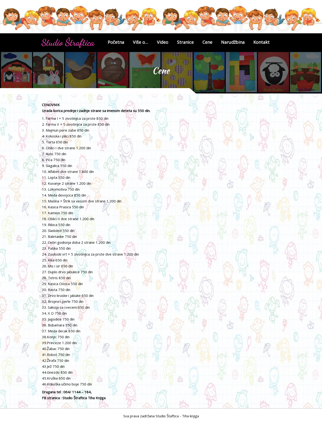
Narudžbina (233, 42)
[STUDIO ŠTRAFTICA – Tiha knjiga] (68, 43)
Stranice (185, 42)
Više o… (140, 42)
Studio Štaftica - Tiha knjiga (177, 416)
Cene (207, 42)
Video (162, 42)
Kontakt (261, 42)
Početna (116, 42)
